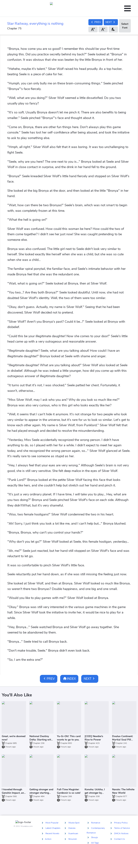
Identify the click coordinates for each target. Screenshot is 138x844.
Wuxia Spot (73, 822)
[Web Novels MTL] (67, 8)
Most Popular (51, 822)
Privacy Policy (121, 822)
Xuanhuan (73, 833)
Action (48, 839)
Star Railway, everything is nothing (35, 23)
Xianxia (71, 828)
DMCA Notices (121, 833)
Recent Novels (52, 833)
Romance (95, 822)
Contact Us (119, 839)
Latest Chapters (52, 828)
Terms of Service (122, 828)
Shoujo (94, 837)
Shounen (72, 839)
